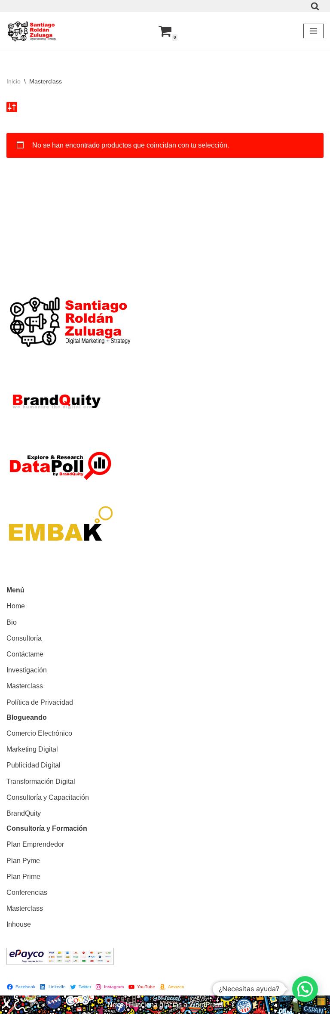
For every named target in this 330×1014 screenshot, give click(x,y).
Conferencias (26, 892)
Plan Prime (23, 876)
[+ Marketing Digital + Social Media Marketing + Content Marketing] (32, 31)
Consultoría (24, 638)
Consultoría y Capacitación (47, 797)
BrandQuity (23, 813)
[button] (305, 989)
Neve (115, 1004)
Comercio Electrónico (39, 733)
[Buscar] (315, 6)
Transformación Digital (40, 781)
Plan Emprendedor (35, 844)
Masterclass (24, 686)
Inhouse (18, 924)
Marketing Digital (32, 749)
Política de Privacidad (39, 702)
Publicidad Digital (33, 765)
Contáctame (24, 654)
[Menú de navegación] (313, 31)
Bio (11, 622)
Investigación (26, 670)
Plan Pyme (23, 860)
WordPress (206, 1004)
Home (15, 606)
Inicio (13, 81)
